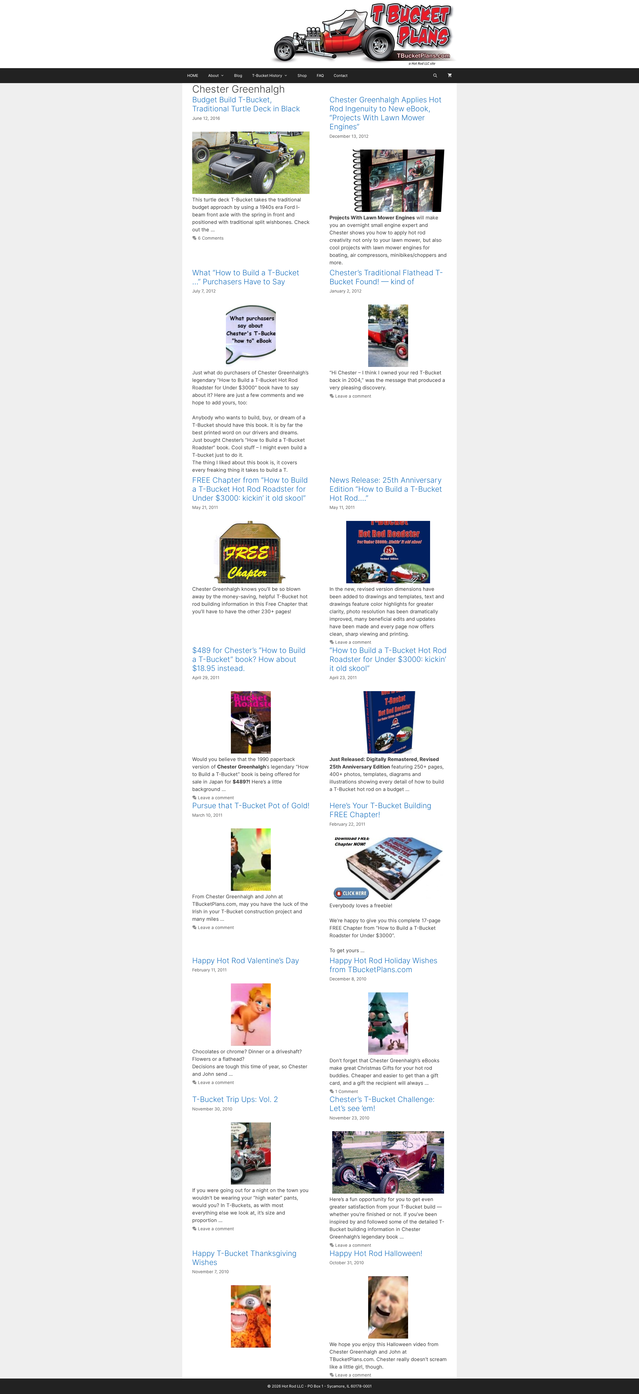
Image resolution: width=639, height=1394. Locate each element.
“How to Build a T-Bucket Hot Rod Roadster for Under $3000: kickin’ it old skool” (388, 659)
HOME (192, 75)
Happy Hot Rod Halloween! (375, 1253)
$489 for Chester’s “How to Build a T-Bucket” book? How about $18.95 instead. (249, 659)
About (213, 75)
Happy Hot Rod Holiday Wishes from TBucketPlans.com (383, 965)
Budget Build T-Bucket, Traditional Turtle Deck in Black (246, 104)
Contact (340, 75)
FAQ (320, 75)
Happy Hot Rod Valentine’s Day (245, 960)
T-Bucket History (267, 75)
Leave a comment (353, 396)
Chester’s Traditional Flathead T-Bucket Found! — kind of (386, 277)
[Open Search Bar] (435, 75)
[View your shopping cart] (450, 75)
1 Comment (346, 1091)
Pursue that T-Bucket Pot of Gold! (251, 805)
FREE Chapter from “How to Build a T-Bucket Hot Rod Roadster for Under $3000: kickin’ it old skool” (250, 488)
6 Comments (211, 238)
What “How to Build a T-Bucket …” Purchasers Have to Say (245, 277)
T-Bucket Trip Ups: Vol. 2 (235, 1099)
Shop (302, 75)
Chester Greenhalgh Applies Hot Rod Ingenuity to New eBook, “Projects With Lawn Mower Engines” (385, 113)
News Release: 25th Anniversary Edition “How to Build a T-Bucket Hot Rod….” (385, 488)
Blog (238, 75)
